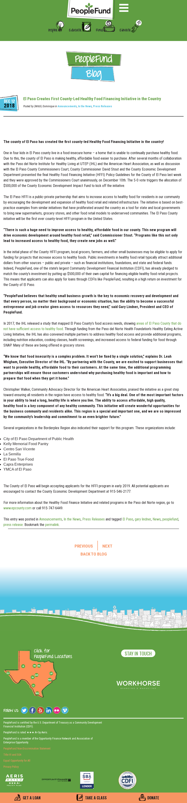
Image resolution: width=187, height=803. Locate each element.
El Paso (127, 519)
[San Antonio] (32, 677)
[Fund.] (103, 37)
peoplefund (170, 519)
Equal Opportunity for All (16, 760)
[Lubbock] (25, 666)
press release (13, 525)
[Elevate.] (129, 37)
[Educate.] (78, 37)
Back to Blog (94, 554)
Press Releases (102, 106)
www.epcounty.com (17, 508)
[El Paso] (8, 673)
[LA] (33, 686)
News (157, 519)
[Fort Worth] (34, 666)
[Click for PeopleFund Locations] (51, 654)
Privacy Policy (11, 766)
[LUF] (51, 673)
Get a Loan (32, 797)
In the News (85, 106)
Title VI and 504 (12, 754)
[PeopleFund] (91, 2)
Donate (153, 797)
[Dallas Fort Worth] (39, 666)
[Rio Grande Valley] (37, 693)
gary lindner (143, 519)
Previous (84, 546)
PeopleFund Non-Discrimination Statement (26, 748)
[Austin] (36, 674)
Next (107, 546)
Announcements (67, 106)
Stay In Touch (138, 653)
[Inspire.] (55, 37)
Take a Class (96, 797)
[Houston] (50, 679)
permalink (52, 525)
